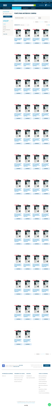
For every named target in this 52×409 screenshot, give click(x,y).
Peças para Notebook (42, 383)
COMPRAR (18, 43)
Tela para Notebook (42, 379)
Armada (4, 27)
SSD (39, 387)
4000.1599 (21, 365)
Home (15, 10)
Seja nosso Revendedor (31, 377)
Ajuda (49, 2)
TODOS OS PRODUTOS (6, 8)
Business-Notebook (6, 29)
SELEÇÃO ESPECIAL (16, 8)
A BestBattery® (29, 375)
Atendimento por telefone (19, 375)
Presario (4, 26)
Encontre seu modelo (19, 17)
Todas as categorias (43, 373)
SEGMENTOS (33, 8)
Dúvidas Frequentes (17, 381)
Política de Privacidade (18, 379)
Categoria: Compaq (8, 13)
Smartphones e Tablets (43, 389)
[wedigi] (26, 405)
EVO (4, 31)
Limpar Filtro (7, 16)
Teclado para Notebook (43, 381)
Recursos (29, 373)
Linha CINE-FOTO (42, 391)
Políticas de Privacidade (31, 402)
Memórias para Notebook (43, 385)
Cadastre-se (45, 2)
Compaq (26, 10)
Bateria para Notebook (43, 375)
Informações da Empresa (7, 373)
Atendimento (41, 5)
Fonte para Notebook (20, 10)
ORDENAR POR (17, 24)
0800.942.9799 (16, 366)
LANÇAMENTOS (25, 8)
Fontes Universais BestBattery (44, 392)
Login (42, 2)
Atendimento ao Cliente (19, 373)
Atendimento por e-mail (18, 377)
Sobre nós (4, 375)
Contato (18, 402)
